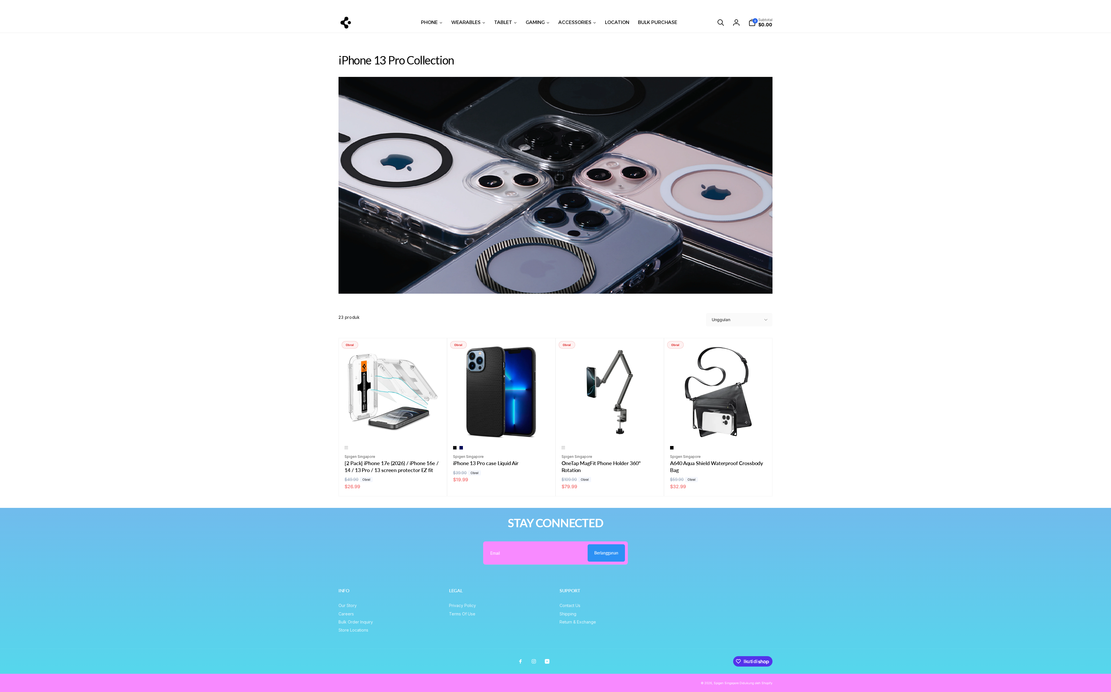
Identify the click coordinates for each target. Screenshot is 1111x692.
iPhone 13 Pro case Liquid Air (485, 463)
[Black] (672, 447)
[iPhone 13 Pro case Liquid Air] (501, 429)
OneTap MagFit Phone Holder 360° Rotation (601, 466)
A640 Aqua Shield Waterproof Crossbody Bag (716, 466)
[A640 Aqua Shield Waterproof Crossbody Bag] (718, 429)
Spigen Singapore (726, 683)
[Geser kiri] (174, 6)
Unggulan (721, 319)
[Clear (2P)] (346, 447)
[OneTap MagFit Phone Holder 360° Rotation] (610, 429)
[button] (720, 22)
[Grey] (563, 447)
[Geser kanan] (937, 6)
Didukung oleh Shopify (756, 683)
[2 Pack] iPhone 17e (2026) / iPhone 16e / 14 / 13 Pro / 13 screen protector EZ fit (392, 466)
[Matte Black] (455, 447)
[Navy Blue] (461, 447)
